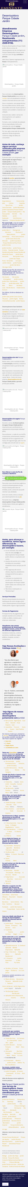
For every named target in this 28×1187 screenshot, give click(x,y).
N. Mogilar (13, 825)
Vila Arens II (19, 232)
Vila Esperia (17, 1108)
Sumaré (19, 784)
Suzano (12, 729)
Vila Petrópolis (7, 1112)
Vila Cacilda (15, 277)
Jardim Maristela (7, 1118)
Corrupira (18, 261)
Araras (22, 790)
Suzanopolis (9, 1073)
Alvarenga (17, 872)
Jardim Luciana (18, 279)
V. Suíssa (20, 829)
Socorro (8, 834)
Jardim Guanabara (15, 241)
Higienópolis (17, 720)
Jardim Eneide (12, 1104)
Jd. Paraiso (15, 968)
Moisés (13, 234)
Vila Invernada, (9, 761)
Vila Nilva (8, 968)
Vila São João (15, 993)
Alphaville (17, 950)
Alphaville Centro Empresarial (14, 995)
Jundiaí (12, 178)
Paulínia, (7, 790)
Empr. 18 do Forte (10, 952)
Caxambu (22, 203)
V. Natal (9, 831)
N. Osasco (14, 854)
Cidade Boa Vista (10, 1038)
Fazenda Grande (13, 250)
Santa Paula (14, 895)
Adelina (20, 1062)
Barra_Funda (9, 720)
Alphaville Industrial (11, 945)
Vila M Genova (17, 218)
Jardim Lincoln (11, 1062)
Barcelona (5, 902)
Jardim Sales (5, 296)
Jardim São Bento (15, 265)
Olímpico (5, 897)
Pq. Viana (17, 962)
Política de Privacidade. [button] (8, 1180)
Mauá (7, 792)
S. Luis (20, 934)
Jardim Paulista (17, 263)
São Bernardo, (9, 788)
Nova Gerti (12, 897)
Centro (17, 827)
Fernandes (10, 261)
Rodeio (19, 836)
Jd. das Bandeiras (10, 829)
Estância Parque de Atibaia (17, 1166)
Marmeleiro (6, 1123)
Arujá (18, 723)
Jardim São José (9, 1045)
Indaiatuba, (8, 782)
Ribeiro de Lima (10, 979)
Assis (14, 928)
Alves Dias (10, 879)
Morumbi (12, 1114)
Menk (14, 860)
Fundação (5, 907)
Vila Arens (8, 232)
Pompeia (8, 1047)
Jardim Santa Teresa (12, 239)
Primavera (14, 925)
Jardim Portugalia (10, 1071)
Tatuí (6, 786)
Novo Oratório (9, 809)
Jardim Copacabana (8, 209)
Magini (15, 934)
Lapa (13, 725)
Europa (19, 1045)
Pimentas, (21, 763)
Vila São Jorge (9, 991)
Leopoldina (8, 727)
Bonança (15, 850)
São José (16, 904)
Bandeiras (17, 848)
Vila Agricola (16, 230)
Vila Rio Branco (10, 288)
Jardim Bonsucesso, (11, 768)
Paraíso (10, 731)
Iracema (13, 998)
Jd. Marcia (8, 836)
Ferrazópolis (9, 872)
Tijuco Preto (9, 205)
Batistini (8, 883)
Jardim (6, 988)
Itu (10, 786)
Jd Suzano (19, 1071)
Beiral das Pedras (7, 1141)
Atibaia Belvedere (14, 1127)
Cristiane (19, 802)
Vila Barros (14, 970)
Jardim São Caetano (16, 907)
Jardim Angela (14, 299)
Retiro (10, 285)
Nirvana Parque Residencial (10, 1137)
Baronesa (21, 854)
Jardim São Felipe (13, 1156)
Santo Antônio (15, 902)
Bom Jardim (16, 256)
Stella (11, 811)
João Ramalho (21, 809)
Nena (22, 1047)
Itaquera (7, 725)
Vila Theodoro (18, 1053)
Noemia (10, 932)
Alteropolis (8, 1051)
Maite (8, 1055)
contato (4, 98)
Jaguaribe (9, 848)
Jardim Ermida (6, 245)
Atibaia (14, 1116)
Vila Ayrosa (17, 846)
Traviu (22, 256)
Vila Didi (14, 214)
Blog (19, 648)
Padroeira (9, 850)
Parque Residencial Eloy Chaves (12, 243)
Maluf (17, 1047)
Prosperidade (11, 909)
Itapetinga (10, 1101)
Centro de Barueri (7, 986)
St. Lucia (20, 1055)
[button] (15, 478)
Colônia (11, 203)
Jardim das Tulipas (14, 259)
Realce (14, 1055)
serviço (6, 735)
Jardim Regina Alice (19, 986)
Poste (4, 261)
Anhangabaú (7, 279)
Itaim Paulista (20, 729)
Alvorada (9, 804)
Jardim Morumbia (14, 283)
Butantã (13, 723)
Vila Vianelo (5, 277)
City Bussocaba (9, 852)
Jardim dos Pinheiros (8, 1099)
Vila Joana (5, 299)
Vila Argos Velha (7, 267)
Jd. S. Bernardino (12, 1040)
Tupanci (16, 991)
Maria (8, 856)
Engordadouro (6, 201)
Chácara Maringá (14, 1162)
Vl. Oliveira (18, 831)
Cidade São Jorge (10, 802)
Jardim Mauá (9, 923)
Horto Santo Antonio (18, 236)
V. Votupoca (9, 958)
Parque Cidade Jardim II (14, 212)
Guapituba (8, 930)
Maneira (18, 1060)
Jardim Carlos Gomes (16, 296)
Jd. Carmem (20, 1038)
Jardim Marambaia (18, 207)
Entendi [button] (5, 1184)
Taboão (14, 875)
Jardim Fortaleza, (12, 765)
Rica (7, 1043)
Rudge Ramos (9, 877)
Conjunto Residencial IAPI (17, 220)
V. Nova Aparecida (10, 823)
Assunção (20, 811)
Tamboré (10, 983)
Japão (11, 1043)
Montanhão (8, 870)
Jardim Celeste (7, 263)
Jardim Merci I (6, 230)
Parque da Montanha (17, 1125)
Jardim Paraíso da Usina (9, 1164)
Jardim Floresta (16, 1139)
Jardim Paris (5, 281)
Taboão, (17, 770)
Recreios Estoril (16, 1121)
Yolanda (7, 860)
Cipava (7, 858)
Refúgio (4, 1156)
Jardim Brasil (6, 1121)
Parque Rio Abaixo (13, 1158)
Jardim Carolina (6, 248)
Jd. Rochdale (9, 846)
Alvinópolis (13, 1110)
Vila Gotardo (13, 281)
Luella (7, 1049)
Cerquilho (13, 784)
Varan (20, 1040)
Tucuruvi (16, 727)
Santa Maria (5, 895)
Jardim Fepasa (20, 301)
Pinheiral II (18, 1118)
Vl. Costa (17, 1073)
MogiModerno (9, 827)
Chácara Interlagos (19, 1106)
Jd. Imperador (9, 1060)
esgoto (22, 443)
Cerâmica (9, 904)
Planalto (16, 870)
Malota (9, 234)
